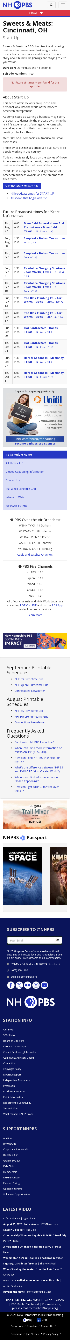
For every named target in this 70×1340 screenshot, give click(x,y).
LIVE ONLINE (28, 605)
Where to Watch (16, 497)
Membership (10, 1172)
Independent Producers (16, 1080)
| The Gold (19, 1229)
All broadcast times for (32, 193)
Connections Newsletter (30, 691)
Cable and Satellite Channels (35, 554)
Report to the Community (17, 1102)
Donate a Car (10, 1155)
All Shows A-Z (14, 463)
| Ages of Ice (19, 1218)
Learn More (35, 615)
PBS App (57, 605)
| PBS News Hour (30, 1224)
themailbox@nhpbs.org (24, 976)
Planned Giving (11, 1183)
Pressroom (9, 1086)
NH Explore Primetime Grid (31, 685)
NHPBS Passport (12, 1177)
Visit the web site (22, 186)
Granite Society (11, 1160)
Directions (16, 1334)
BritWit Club (9, 1143)
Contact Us (13, 480)
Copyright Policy (12, 1069)
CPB (44, 1320)
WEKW (60, 1300)
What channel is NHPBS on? (18, 1114)
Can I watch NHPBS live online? (34, 742)
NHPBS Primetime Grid (29, 679)
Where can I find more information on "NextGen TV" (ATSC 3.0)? (38, 750)
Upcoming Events (12, 1188)
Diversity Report (12, 1074)
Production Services (14, 1091)
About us (32, 1326)
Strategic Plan (10, 1108)
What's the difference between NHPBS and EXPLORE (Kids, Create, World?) (39, 769)
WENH (37, 1300)
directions (54, 964)
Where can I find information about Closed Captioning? (37, 779)
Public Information (13, 1097)
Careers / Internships (14, 1046)
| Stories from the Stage (27, 1291)
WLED (48, 1300)
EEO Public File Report (25, 1304)
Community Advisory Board (18, 1057)
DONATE (34, 13)
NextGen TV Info (16, 506)
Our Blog (8, 1029)
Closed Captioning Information (25, 471)
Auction (7, 1138)
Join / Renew (32, 1334)
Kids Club (8, 1166)
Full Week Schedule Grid (21, 489)
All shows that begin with (29, 198)
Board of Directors (13, 1040)
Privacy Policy (50, 1334)
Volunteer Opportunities (16, 1194)
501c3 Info (9, 1035)
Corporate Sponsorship (16, 1149)
